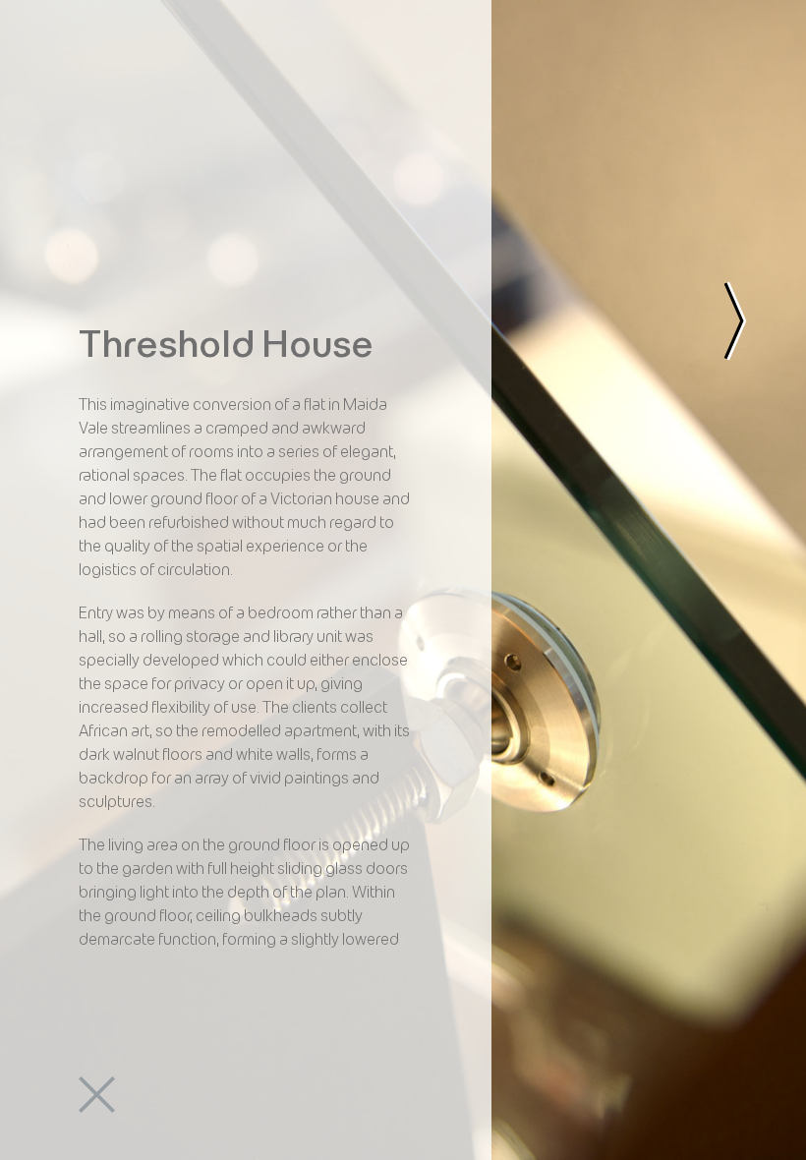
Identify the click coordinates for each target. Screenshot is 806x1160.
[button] (98, 103)
